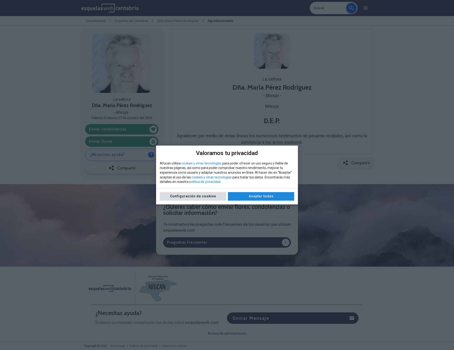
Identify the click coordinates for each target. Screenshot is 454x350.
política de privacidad (204, 182)
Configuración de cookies (193, 196)
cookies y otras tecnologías (201, 163)
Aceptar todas (261, 196)
